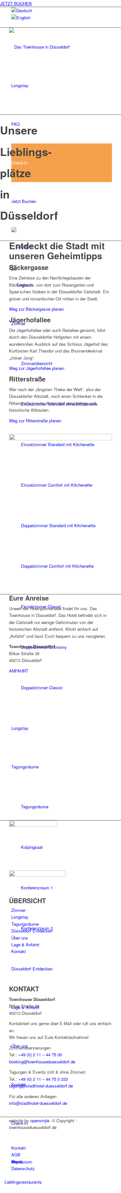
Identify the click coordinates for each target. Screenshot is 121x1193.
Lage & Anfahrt (25, 944)
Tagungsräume (25, 924)
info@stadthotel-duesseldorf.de (38, 1103)
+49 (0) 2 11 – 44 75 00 (40, 1054)
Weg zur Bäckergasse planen (36, 309)
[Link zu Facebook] (13, 1134)
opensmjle (39, 1120)
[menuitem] (19, 85)
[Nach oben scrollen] (1, 1189)
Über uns (19, 938)
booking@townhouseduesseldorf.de (42, 1062)
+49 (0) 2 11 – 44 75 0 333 (43, 1079)
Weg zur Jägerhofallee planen (36, 368)
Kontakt (18, 951)
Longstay (19, 917)
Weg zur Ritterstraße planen (35, 421)
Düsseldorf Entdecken (32, 931)
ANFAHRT (18, 671)
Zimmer (18, 910)
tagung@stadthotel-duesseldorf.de (41, 1086)
